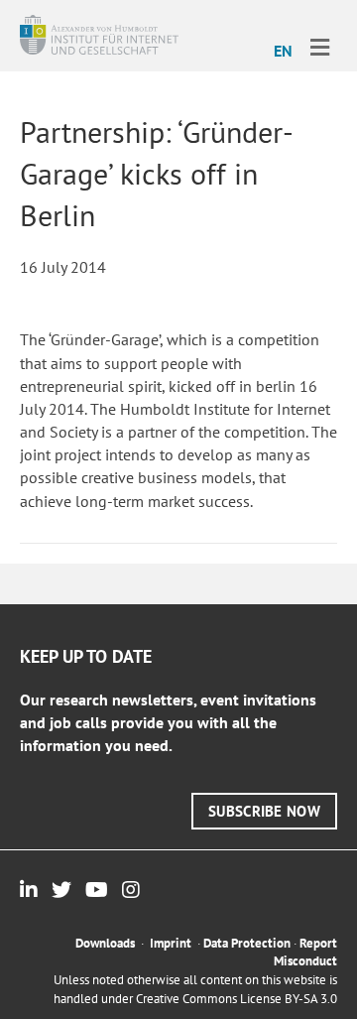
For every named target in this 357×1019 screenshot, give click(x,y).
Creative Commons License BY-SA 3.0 (236, 998)
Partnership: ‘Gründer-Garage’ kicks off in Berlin (157, 173)
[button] (264, 811)
